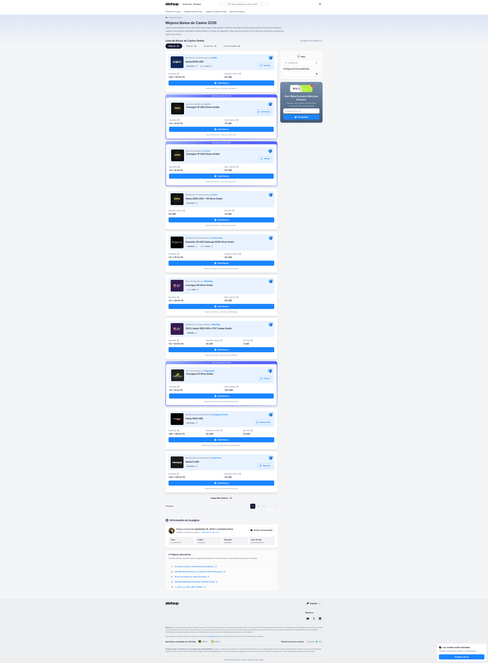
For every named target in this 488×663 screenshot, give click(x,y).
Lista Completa (232, 46)
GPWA (204, 641)
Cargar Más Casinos (221, 498)
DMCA (217, 641)
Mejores (174, 46)
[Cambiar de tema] (320, 4)
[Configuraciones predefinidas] (301, 73)
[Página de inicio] (172, 4)
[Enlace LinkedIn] (320, 618)
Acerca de (187, 4)
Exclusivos (210, 46)
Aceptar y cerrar (462, 657)
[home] (166, 18)
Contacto (197, 4)
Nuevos (191, 46)
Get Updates (303, 117)
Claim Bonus (223, 83)
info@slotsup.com (214, 636)
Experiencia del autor (210, 532)
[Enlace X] (313, 618)
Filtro (303, 57)
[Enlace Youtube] (307, 618)
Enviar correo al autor (263, 530)
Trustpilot (314, 641)
